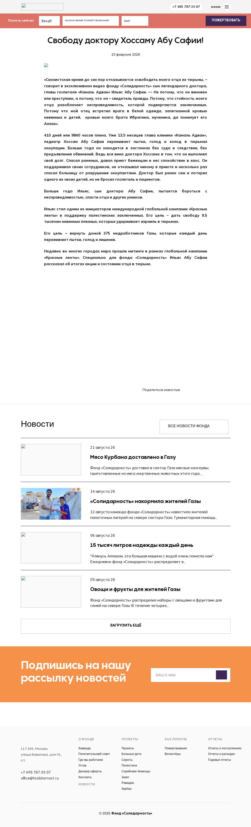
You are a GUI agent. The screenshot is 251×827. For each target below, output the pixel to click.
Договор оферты (90, 771)
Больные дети (131, 754)
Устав (82, 765)
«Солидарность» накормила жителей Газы (145, 501)
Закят (125, 777)
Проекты (128, 748)
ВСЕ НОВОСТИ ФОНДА (189, 426)
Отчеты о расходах (221, 754)
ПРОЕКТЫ (130, 739)
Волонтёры (173, 754)
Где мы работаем (90, 760)
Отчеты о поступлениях (224, 748)
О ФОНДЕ (86, 739)
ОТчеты (215, 739)
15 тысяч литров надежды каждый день (141, 545)
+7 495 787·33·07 (186, 7)
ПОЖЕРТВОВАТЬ (226, 20)
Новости (86, 784)
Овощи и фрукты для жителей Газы (135, 589)
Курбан (127, 788)
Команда (84, 748)
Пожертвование (176, 748)
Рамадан (128, 783)
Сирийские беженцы (136, 771)
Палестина (129, 765)
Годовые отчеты (219, 760)
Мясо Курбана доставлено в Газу (133, 457)
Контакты (85, 777)
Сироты (127, 760)
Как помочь (176, 739)
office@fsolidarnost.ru (40, 778)
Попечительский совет (94, 754)
